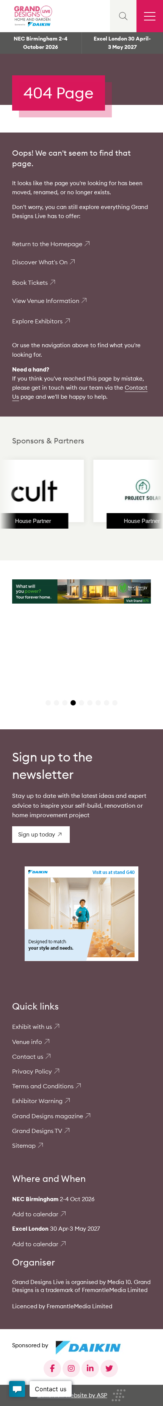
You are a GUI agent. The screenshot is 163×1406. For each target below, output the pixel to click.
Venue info (27, 1042)
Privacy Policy (32, 1071)
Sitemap (24, 1145)
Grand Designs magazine (47, 1116)
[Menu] (149, 16)
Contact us (27, 1056)
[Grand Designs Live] (32, 16)
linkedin (90, 1368)
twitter (109, 1368)
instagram (71, 1368)
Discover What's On (39, 262)
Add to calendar (35, 1214)
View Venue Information (45, 300)
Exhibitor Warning (37, 1101)
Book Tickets (30, 282)
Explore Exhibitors (37, 321)
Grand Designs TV (37, 1130)
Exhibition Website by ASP (72, 1395)
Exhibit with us (32, 1026)
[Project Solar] (126, 490)
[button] (48, 702)
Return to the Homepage (47, 244)
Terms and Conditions (43, 1086)
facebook (52, 1368)
